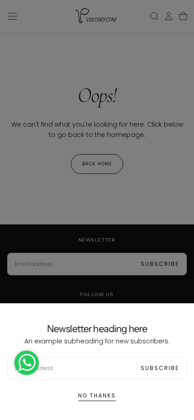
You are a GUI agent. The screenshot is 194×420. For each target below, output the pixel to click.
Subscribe (160, 368)
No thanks (97, 395)
